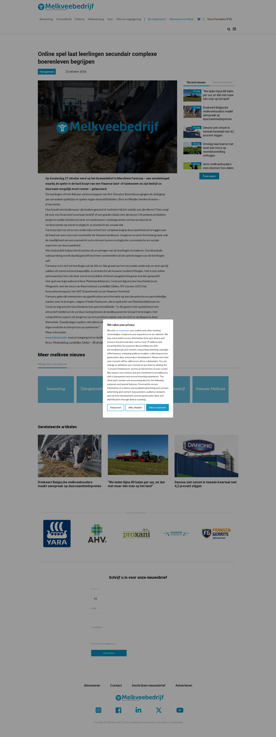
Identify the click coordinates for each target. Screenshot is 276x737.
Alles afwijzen (135, 407)
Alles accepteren (157, 407)
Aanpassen (115, 407)
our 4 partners (122, 330)
